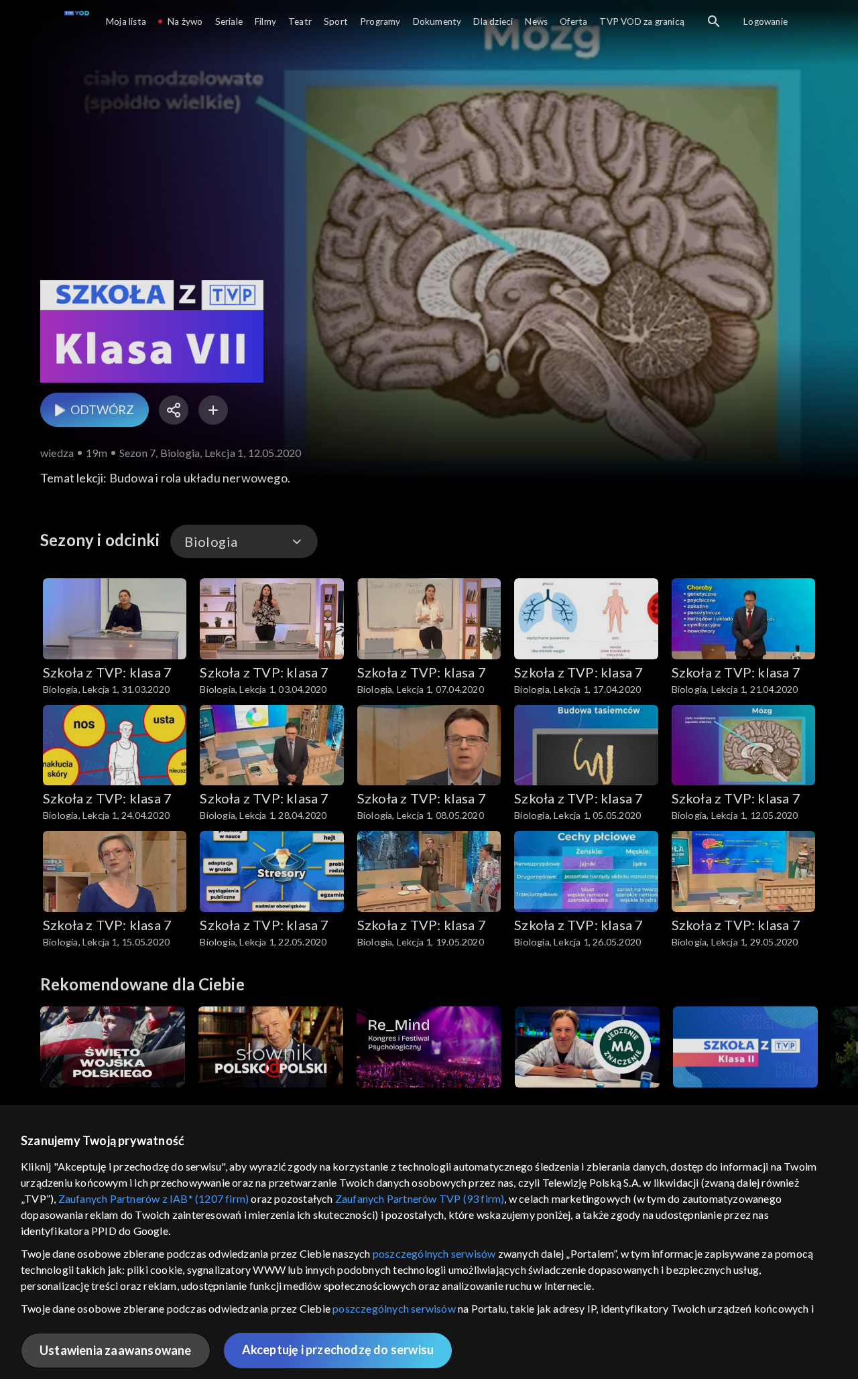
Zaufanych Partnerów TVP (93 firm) (420, 1198)
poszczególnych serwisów (434, 1253)
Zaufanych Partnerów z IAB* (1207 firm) (153, 1198)
